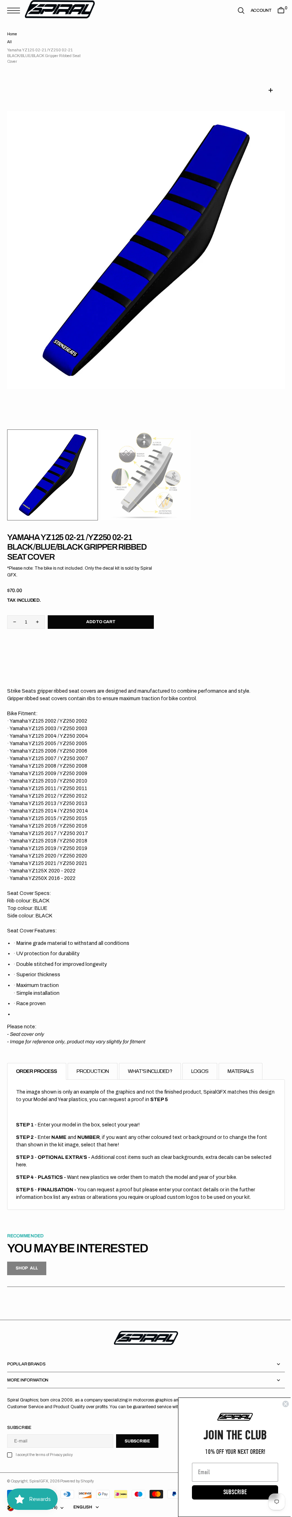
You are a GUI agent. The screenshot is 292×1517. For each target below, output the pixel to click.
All (9, 42)
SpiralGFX (38, 1481)
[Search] (236, 10)
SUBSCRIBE (229, 1492)
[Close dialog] (280, 1403)
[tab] (36, 1071)
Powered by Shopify (77, 1481)
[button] (15, 10)
